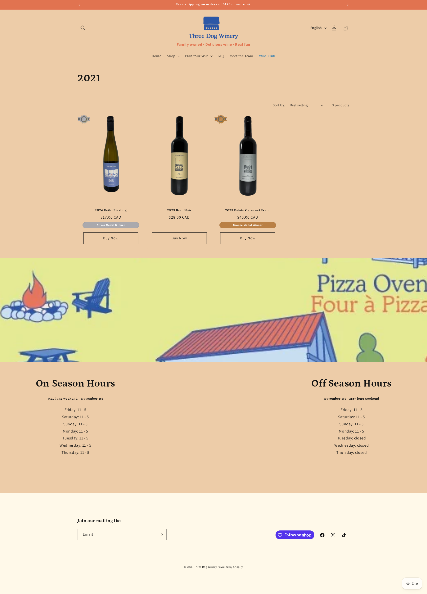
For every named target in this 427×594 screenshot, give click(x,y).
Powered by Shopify (230, 567)
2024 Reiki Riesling (111, 210)
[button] (83, 28)
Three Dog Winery (205, 567)
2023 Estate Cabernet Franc (247, 210)
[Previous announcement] (79, 4)
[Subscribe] (160, 535)
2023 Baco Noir (179, 210)
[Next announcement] (347, 4)
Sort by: (279, 105)
